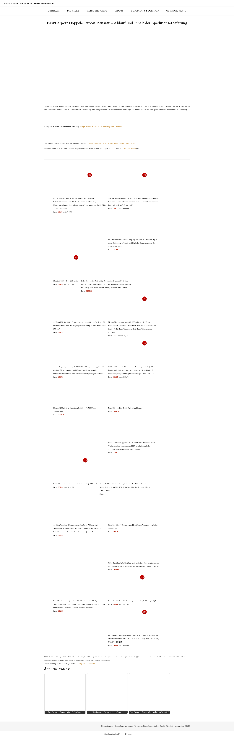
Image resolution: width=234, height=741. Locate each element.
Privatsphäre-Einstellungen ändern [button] (146, 726)
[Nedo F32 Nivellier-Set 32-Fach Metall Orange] (126, 395)
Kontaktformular (44, 3)
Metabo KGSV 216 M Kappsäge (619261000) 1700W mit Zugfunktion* (74, 409)
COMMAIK (54, 11)
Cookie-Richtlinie (166, 726)
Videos (119, 11)
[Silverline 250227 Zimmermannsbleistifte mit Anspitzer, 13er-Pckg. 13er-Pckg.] (134, 512)
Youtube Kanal (129, 148)
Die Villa (73, 11)
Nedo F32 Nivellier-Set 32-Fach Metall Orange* (125, 408)
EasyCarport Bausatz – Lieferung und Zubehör (101, 126)
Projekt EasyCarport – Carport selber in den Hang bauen (111, 143)
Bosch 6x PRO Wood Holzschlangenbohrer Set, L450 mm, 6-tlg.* (132, 601)
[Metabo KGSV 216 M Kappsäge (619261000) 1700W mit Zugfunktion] (79, 395)
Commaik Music (176, 11)
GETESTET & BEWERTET (145, 11)
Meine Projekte (97, 11)
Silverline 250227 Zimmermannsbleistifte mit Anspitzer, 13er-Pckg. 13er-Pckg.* (132, 526)
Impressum (26, 3)
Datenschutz (11, 3)
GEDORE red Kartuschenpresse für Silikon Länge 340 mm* (75, 484)
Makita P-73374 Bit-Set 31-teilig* (66, 281)
